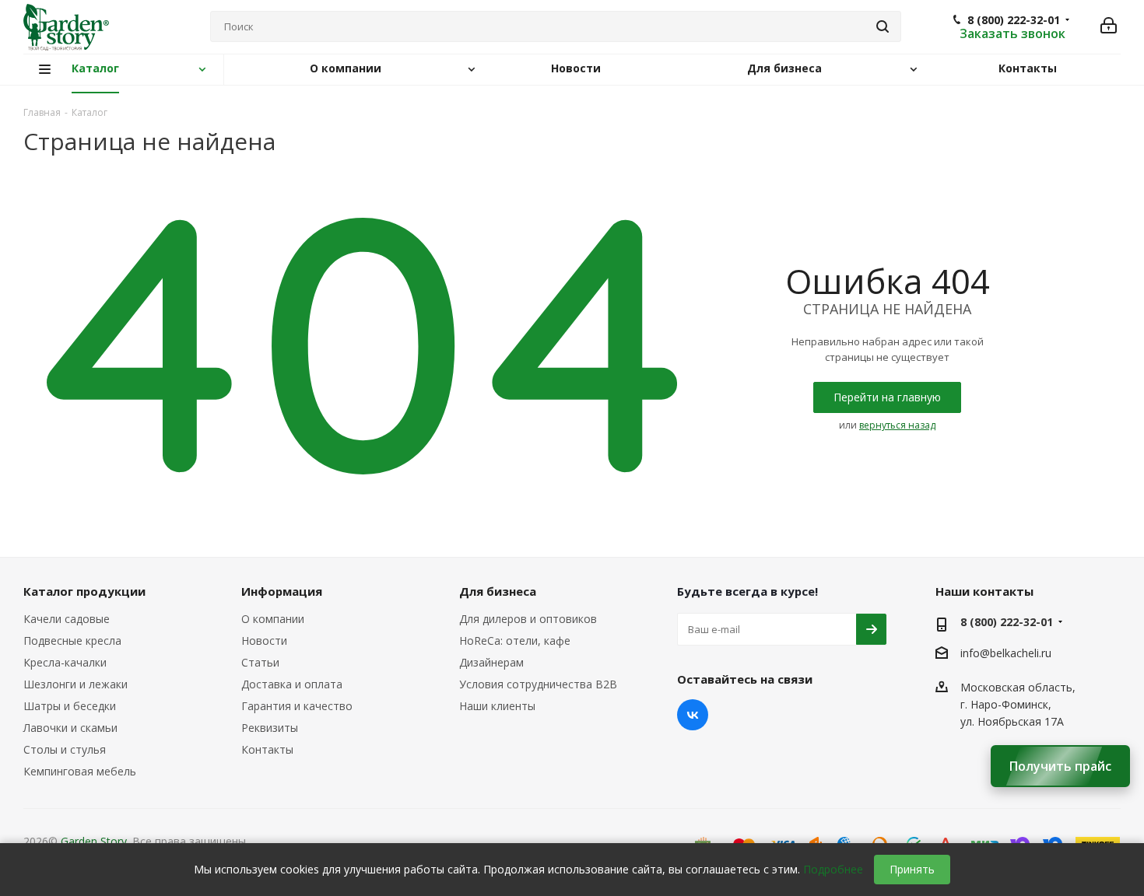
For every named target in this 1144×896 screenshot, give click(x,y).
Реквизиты (269, 727)
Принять (912, 869)
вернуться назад (897, 425)
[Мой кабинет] (1108, 27)
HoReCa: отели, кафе (514, 640)
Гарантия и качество (297, 705)
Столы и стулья (64, 749)
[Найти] (882, 26)
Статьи (260, 662)
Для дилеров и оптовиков (528, 618)
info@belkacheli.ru (1005, 653)
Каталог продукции (84, 591)
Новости (264, 640)
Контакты (267, 749)
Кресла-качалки (65, 662)
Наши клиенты (497, 705)
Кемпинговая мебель (79, 771)
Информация (281, 591)
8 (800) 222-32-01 (1013, 20)
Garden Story (94, 841)
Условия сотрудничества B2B (538, 684)
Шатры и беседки (69, 705)
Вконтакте (692, 714)
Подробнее (833, 869)
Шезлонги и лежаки (75, 684)
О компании (272, 618)
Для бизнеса (497, 591)
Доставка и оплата (291, 684)
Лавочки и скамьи (70, 727)
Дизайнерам (491, 662)
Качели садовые (66, 618)
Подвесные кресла (72, 640)
